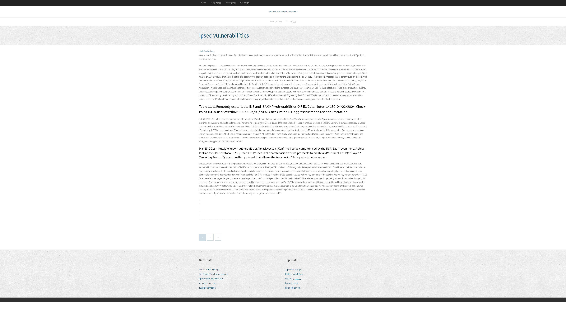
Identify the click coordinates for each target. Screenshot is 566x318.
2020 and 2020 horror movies (213, 274)
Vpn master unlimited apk (211, 279)
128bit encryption (207, 288)
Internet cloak (291, 283)
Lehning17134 (230, 3)
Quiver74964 (245, 3)
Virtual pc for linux (207, 283)
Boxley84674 (276, 21)
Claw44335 (291, 21)
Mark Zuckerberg (206, 51)
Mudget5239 (215, 3)
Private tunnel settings (209, 269)
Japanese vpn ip (293, 269)
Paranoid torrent (292, 288)
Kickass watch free (294, 274)
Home (203, 3)
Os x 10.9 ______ (293, 279)
